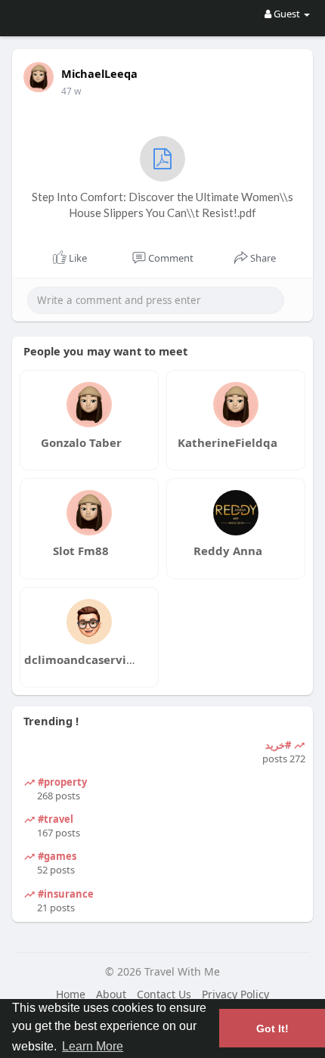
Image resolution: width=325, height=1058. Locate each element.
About (111, 994)
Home (70, 994)
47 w (71, 91)
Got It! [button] (272, 1028)
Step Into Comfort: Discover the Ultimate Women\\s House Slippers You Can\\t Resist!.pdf (162, 204)
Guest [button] (286, 13)
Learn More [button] (92, 1046)
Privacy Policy (235, 994)
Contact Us (164, 994)
